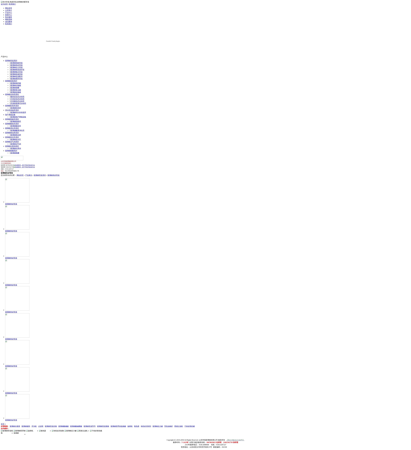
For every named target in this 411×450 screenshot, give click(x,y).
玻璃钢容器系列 (11, 81)
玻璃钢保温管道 (17, 74)
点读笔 (40, 426)
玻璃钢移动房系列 (12, 133)
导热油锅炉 (168, 426)
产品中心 (8, 13)
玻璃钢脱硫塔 (16, 121)
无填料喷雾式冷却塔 (18, 103)
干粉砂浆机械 (189, 426)
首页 (2, 424)
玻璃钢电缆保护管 (17, 70)
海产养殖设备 (10, 115)
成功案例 (8, 22)
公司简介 (8, 10)
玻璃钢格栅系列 (11, 151)
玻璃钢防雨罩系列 (12, 106)
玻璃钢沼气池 (16, 144)
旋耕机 (130, 426)
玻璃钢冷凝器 (15, 426)
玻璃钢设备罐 (16, 92)
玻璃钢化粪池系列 (12, 146)
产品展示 (28, 175)
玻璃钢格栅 (15, 153)
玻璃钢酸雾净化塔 (17, 130)
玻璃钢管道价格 (51, 426)
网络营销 (8, 19)
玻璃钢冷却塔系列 (12, 94)
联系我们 (12, 4)
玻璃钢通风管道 (17, 79)
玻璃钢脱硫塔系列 (12, 119)
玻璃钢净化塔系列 (12, 128)
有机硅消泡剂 (146, 426)
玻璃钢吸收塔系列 (12, 124)
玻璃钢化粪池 (16, 148)
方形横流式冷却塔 (17, 101)
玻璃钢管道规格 (103, 426)
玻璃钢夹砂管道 (17, 65)
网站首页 (8, 8)
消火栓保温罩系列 (12, 110)
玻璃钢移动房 (16, 135)
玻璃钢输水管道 (17, 72)
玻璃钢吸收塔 (16, 126)
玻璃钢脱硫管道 (17, 63)
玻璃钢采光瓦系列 (12, 137)
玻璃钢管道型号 (90, 426)
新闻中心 (8, 15)
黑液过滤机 (178, 426)
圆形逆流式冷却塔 (17, 97)
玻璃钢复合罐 (16, 90)
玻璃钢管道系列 (11, 61)
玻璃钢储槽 (15, 88)
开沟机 (34, 426)
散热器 (136, 426)
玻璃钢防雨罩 (16, 108)
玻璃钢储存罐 (16, 83)
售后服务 (8, 17)
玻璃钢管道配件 (17, 76)
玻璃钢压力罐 (158, 426)
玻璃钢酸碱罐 (63, 426)
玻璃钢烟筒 (26, 426)
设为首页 (4, 4)
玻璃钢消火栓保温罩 (18, 112)
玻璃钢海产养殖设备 (18, 117)
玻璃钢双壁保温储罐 (118, 426)
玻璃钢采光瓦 (16, 139)
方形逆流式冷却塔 (17, 99)
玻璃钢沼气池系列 (12, 142)
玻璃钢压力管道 (17, 67)
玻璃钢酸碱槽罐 (76, 426)
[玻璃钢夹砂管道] (17, 202)
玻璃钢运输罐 (16, 85)
